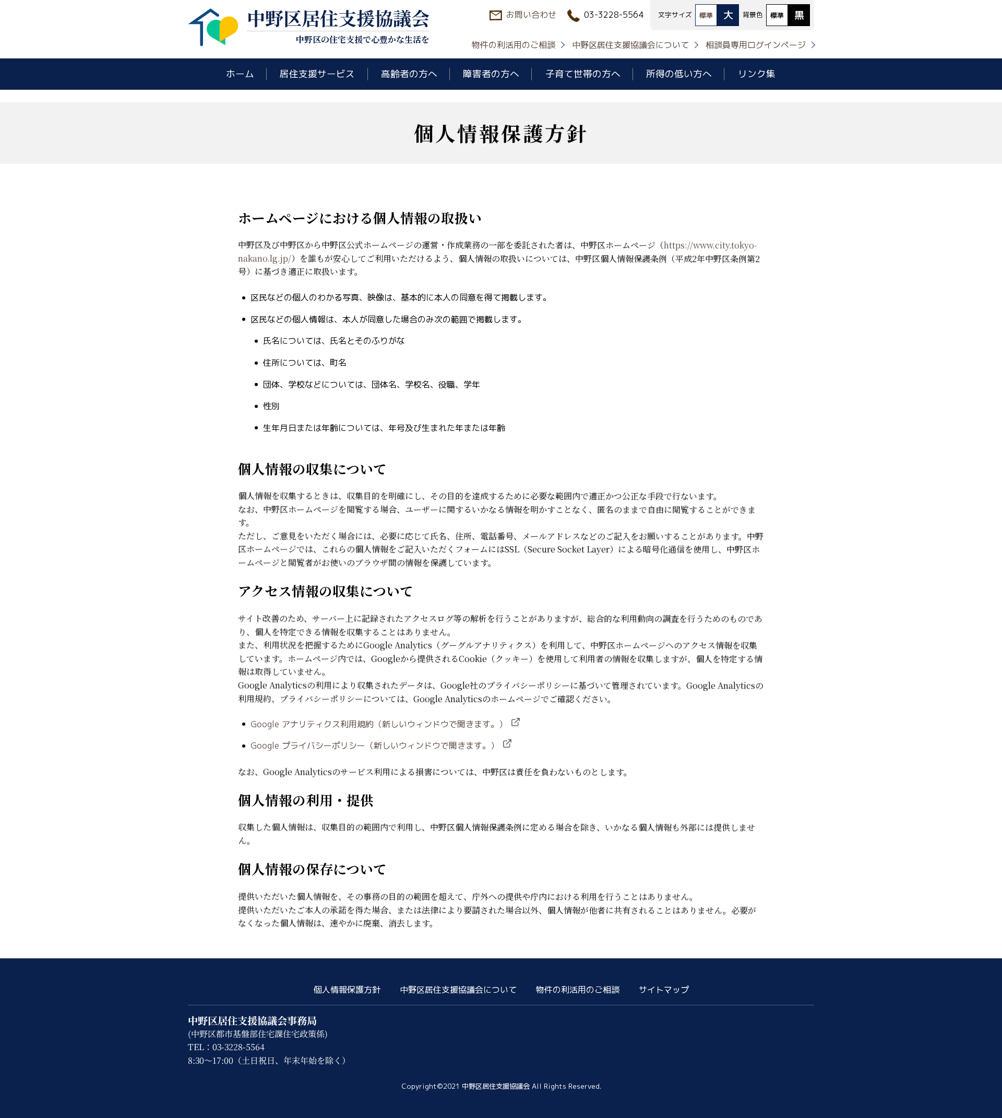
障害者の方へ (491, 73)
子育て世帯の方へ (583, 73)
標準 (706, 15)
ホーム (240, 73)
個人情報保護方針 (347, 989)
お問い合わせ (531, 14)
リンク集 (757, 73)
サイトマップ (664, 989)
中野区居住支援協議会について (630, 45)
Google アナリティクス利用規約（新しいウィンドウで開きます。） (378, 724)
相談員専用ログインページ (756, 45)
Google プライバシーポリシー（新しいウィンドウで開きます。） (374, 745)
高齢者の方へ (409, 73)
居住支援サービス (317, 73)
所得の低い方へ (679, 73)
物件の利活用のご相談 (513, 45)
